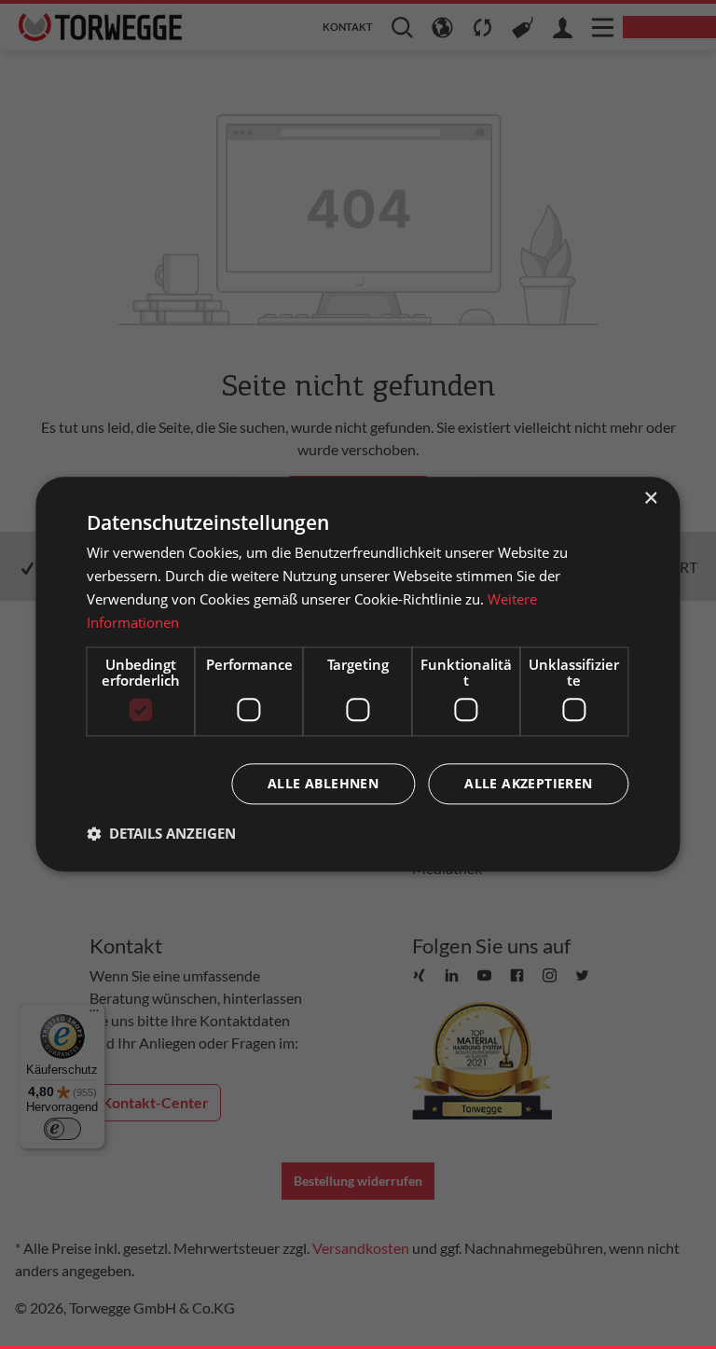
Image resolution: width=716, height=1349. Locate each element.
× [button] (650, 499)
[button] (161, 834)
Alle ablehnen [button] (323, 784)
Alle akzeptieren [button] (528, 784)
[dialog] (357, 674)
